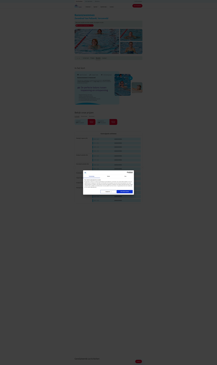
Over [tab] (125, 176)
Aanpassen (108, 191)
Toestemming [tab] (91, 176)
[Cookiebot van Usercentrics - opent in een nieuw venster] (128, 172)
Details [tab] (108, 176)
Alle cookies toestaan (124, 191)
